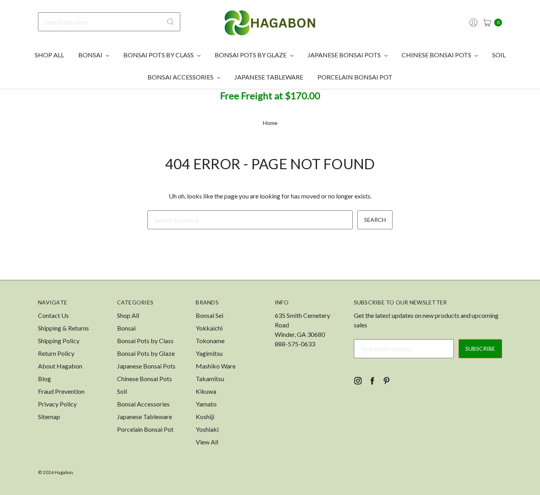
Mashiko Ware (216, 366)
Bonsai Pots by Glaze (251, 55)
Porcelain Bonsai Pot (355, 77)
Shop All (49, 55)
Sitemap (49, 416)
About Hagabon (60, 366)
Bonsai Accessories (181, 77)
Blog (44, 378)
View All (207, 442)
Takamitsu (210, 378)
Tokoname (210, 340)
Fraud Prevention (61, 391)
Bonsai (91, 55)
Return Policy (56, 353)
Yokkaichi (209, 328)
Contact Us (53, 315)
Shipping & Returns (63, 328)
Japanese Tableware (268, 77)
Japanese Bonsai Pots (345, 55)
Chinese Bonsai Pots (437, 55)
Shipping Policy (58, 340)
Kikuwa (206, 391)
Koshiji (205, 416)
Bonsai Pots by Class (159, 55)
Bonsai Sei (209, 315)
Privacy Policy (57, 404)
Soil (499, 55)
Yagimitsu (209, 353)
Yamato (206, 404)
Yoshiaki (207, 429)
